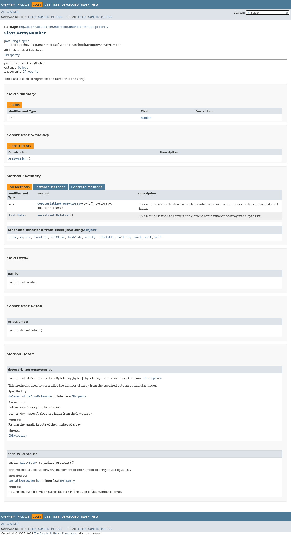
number (146, 117)
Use (47, 4)
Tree (56, 4)
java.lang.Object (16, 41)
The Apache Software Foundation (55, 533)
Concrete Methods (86, 187)
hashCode (75, 237)
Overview (8, 4)
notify (90, 237)
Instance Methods (50, 187)
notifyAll (106, 237)
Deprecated (70, 4)
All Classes (10, 11)
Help (95, 4)
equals (25, 237)
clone (12, 237)
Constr (43, 17)
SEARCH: (239, 12)
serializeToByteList (53, 215)
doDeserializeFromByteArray (59, 203)
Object (23, 67)
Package (23, 4)
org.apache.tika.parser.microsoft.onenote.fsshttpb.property (63, 27)
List (12, 215)
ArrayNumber (17, 158)
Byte (20, 215)
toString (124, 237)
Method (56, 17)
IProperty (12, 55)
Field (32, 17)
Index (85, 4)
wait (137, 237)
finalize (41, 237)
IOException (152, 378)
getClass (58, 237)
